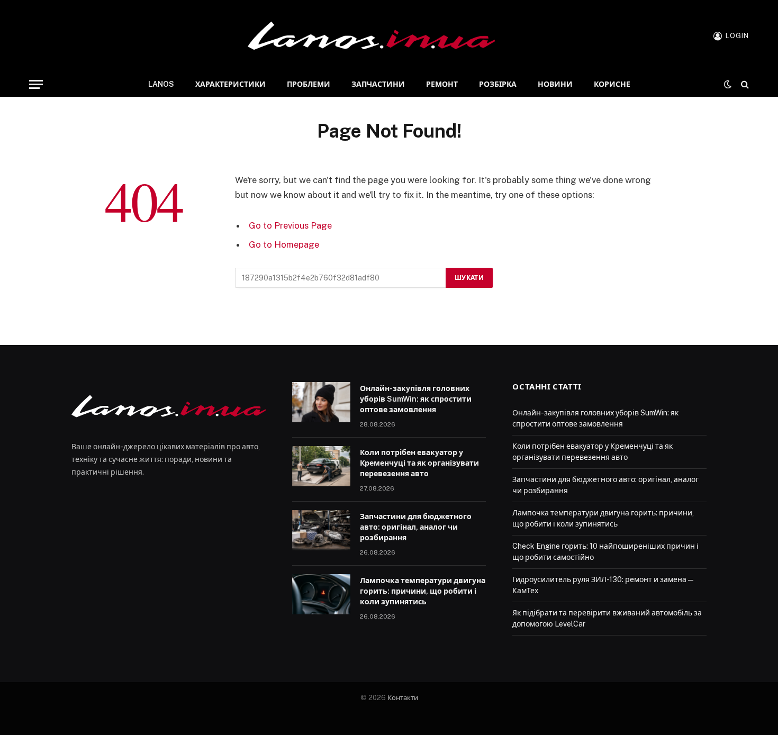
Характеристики (230, 84)
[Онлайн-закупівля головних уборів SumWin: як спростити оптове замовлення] (321, 402)
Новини (555, 84)
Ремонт (442, 84)
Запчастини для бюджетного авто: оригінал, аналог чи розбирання (416, 527)
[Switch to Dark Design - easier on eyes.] (727, 84)
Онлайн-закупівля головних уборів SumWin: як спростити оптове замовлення (416, 399)
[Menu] (36, 84)
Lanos (161, 84)
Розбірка (498, 84)
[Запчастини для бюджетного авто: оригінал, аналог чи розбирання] (321, 530)
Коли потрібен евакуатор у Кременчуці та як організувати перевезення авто (419, 463)
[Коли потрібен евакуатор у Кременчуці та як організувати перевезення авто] (321, 466)
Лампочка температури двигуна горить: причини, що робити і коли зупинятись (422, 591)
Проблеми (308, 84)
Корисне (612, 84)
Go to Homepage (284, 244)
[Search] (744, 84)
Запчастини (378, 84)
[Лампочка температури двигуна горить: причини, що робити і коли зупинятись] (321, 594)
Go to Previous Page (290, 225)
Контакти (402, 698)
